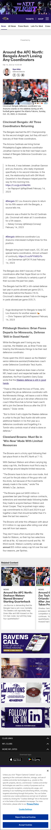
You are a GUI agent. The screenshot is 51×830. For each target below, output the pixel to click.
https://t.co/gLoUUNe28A (18, 185)
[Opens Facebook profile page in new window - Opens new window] (14, 75)
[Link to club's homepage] (5, 17)
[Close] (48, 771)
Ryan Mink (17, 69)
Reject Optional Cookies (25, 817)
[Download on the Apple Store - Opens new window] (15, 759)
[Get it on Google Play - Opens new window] (34, 760)
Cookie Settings (25, 809)
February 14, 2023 (15, 227)
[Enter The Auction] (25, 693)
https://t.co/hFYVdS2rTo (30, 256)
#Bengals (10, 201)
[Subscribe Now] (25, 643)
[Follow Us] (25, 717)
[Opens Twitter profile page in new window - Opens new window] (18, 75)
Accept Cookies (25, 825)
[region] (25, 798)
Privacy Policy (33, 804)
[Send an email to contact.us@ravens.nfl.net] (22, 75)
